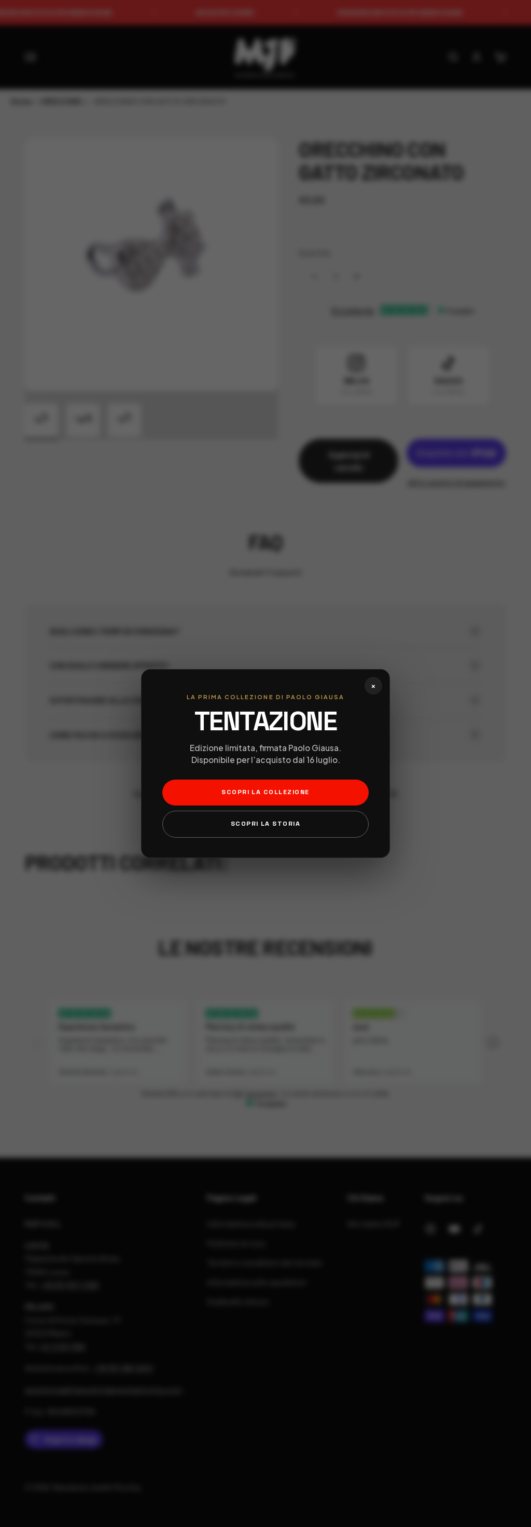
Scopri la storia (266, 824)
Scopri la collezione (265, 792)
